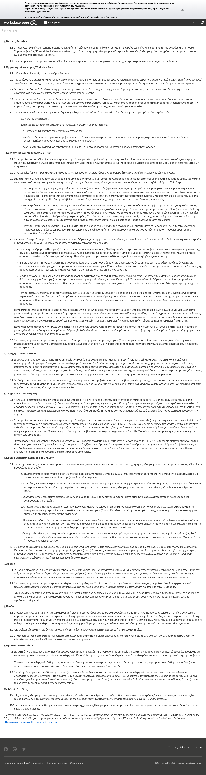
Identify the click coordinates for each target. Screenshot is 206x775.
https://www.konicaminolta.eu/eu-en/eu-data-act (31, 721)
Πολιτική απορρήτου (56, 763)
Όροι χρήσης (76, 763)
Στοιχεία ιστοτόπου (13, 763)
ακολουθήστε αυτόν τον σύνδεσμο (68, 6)
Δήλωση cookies (34, 763)
